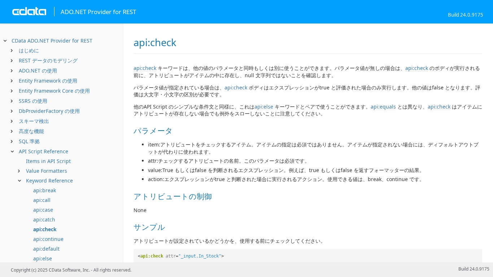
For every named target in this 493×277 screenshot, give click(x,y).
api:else (42, 258)
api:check (45, 229)
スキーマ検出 (34, 121)
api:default (46, 248)
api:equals (383, 106)
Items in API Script (48, 161)
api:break (44, 190)
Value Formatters (46, 170)
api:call (42, 200)
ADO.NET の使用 (38, 70)
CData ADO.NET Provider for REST (52, 40)
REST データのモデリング (48, 60)
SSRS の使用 (33, 100)
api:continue (48, 239)
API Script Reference (43, 151)
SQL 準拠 (29, 141)
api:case (43, 209)
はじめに (29, 50)
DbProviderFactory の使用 (49, 110)
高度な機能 (31, 131)
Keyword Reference (49, 180)
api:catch (44, 219)
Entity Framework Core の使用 (54, 90)
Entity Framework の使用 (48, 80)
